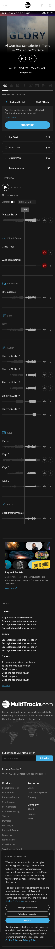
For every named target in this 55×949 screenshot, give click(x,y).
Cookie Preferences (14, 901)
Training (32, 797)
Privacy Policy (29, 940)
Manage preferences (27, 907)
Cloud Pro (7, 834)
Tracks (5, 816)
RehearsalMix (9, 839)
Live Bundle (8, 792)
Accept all (27, 920)
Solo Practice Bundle (12, 849)
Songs (31, 787)
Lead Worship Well (37, 792)
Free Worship (18, 49)
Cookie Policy (11, 940)
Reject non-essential (27, 914)
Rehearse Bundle (10, 797)
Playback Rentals (10, 830)
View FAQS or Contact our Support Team (23, 773)
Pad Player (7, 825)
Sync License (8, 801)
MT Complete (9, 806)
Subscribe (27, 125)
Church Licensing (11, 811)
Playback (6, 820)
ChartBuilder (8, 844)
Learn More (10, 117)
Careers (31, 813)
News (30, 818)
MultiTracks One (10, 787)
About (31, 809)
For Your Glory (36, 49)
